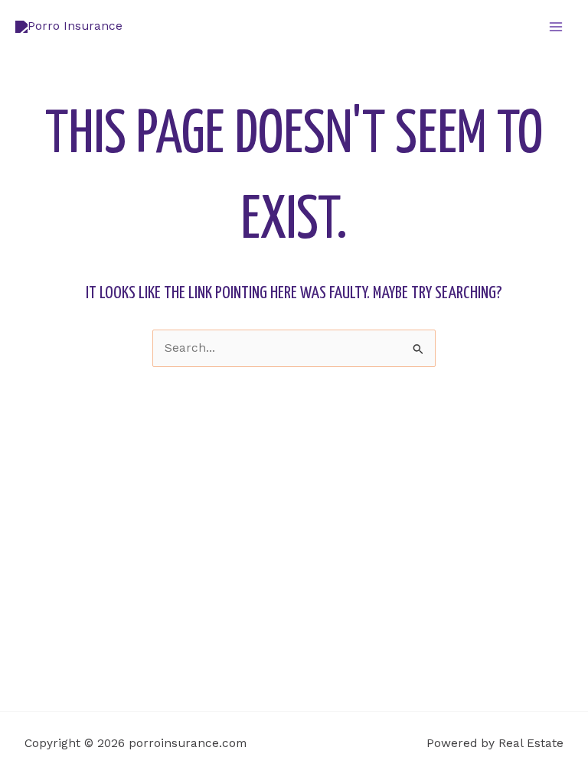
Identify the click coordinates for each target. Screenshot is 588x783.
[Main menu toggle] (556, 26)
